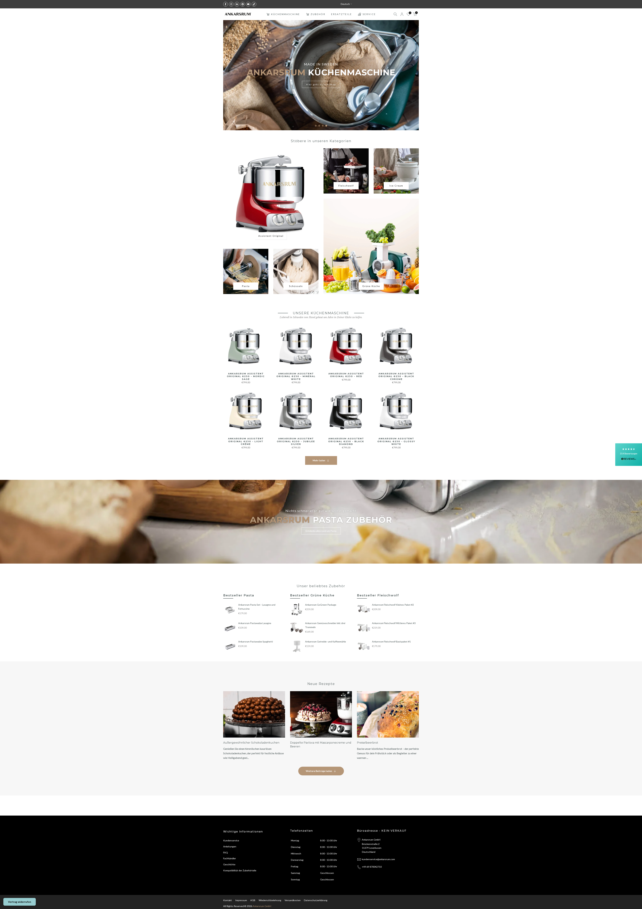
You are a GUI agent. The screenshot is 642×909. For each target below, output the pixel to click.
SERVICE (369, 14)
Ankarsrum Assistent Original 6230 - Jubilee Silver (296, 441)
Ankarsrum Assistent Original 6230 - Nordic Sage (246, 376)
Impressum (241, 900)
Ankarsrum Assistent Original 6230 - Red (346, 375)
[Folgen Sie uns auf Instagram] (231, 4)
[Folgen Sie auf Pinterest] (242, 4)
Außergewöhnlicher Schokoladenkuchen (251, 742)
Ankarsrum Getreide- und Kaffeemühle (325, 641)
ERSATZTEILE (341, 14)
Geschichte (229, 864)
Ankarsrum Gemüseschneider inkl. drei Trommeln (325, 625)
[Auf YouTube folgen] (248, 4)
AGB (252, 900)
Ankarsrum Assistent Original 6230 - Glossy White (396, 441)
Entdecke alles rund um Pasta (321, 530)
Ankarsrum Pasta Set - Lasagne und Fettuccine (256, 606)
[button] (628, 454)
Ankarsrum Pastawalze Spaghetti (255, 641)
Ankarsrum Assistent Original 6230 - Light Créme (246, 441)
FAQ (225, 852)
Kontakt (227, 900)
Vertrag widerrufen (19, 901)
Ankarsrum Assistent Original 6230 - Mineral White (295, 376)
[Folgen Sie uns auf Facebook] (225, 4)
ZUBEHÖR (318, 14)
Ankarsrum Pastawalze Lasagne (254, 623)
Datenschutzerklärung (315, 900)
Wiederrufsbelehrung (270, 900)
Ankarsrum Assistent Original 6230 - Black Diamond (346, 441)
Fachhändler (229, 858)
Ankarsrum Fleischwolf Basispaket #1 (391, 641)
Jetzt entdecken (371, 85)
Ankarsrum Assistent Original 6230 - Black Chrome (396, 376)
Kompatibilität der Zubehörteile (239, 870)
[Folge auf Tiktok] (254, 4)
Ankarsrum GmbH (262, 906)
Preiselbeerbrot (367, 742)
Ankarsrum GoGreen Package (320, 604)
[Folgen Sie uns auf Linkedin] (237, 4)
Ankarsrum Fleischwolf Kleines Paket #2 (393, 604)
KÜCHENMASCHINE (285, 14)
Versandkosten (293, 900)
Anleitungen (229, 846)
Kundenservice (231, 840)
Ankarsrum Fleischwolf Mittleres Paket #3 (394, 623)
